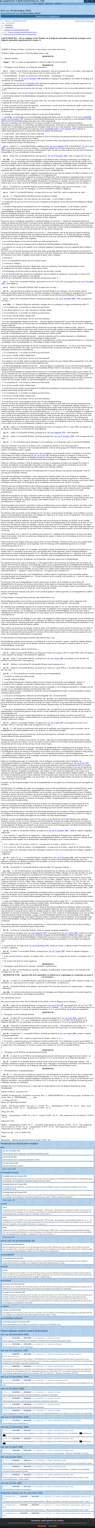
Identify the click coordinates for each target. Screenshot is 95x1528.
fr (92, 1)
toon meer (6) (8, 1237)
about (41, 4)
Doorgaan (42, 1526)
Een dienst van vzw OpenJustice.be (47, 16)
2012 (28, 10)
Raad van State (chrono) (11, 34)
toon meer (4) (8, 1200)
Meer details (53, 1526)
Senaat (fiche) (32, 34)
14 (21, 13)
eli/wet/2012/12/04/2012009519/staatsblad (16, 30)
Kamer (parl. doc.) (23, 34)
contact (58, 4)
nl (87, 1)
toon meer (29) (9, 1169)
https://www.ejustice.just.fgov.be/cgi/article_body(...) (22, 32)
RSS (34, 4)
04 (11, 10)
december (19, 10)
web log (49, 4)
